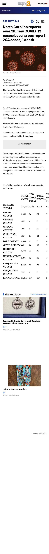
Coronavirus (11, 21)
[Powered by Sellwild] (42, 433)
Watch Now (42, 3)
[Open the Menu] (4, 4)
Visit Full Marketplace (38, 294)
